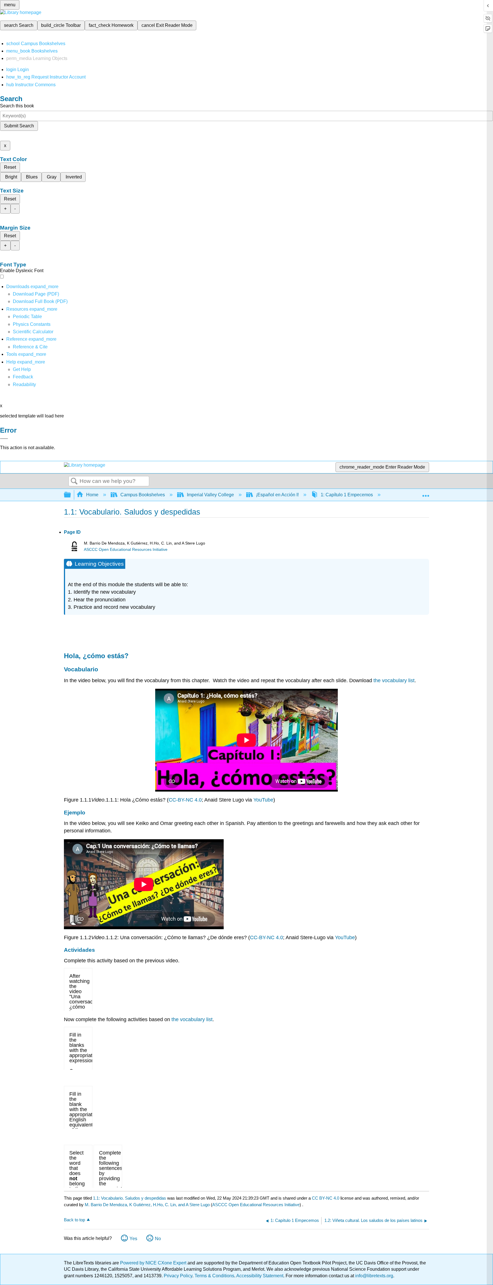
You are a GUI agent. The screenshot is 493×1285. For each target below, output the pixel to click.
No (158, 1238)
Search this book (17, 105)
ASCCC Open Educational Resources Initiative (125, 549)
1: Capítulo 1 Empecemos (347, 494)
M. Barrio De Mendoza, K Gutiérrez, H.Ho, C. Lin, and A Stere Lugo (147, 1204)
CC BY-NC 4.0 (325, 1198)
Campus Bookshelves (142, 494)
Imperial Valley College (210, 494)
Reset (10, 167)
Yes (133, 1238)
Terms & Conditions (214, 1275)
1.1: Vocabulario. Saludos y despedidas (129, 1198)
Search (74, 481)
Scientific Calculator (33, 331)
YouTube (263, 800)
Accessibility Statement (259, 1275)
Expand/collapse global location (425, 493)
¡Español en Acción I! (277, 494)
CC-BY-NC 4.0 (185, 800)
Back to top (74, 1219)
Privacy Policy (178, 1275)
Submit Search (19, 125)
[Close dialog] (4, 438)
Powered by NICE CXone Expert (153, 1262)
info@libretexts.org (373, 1275)
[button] (23, 376)
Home (92, 494)
